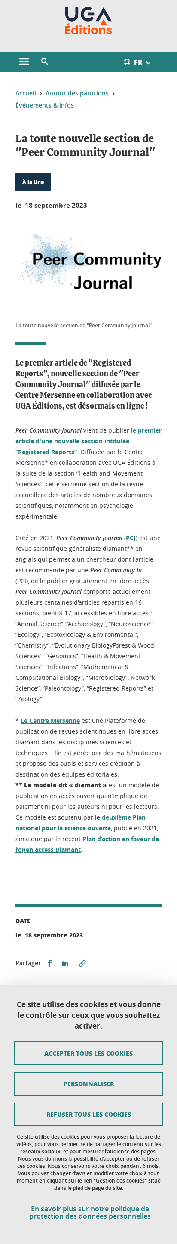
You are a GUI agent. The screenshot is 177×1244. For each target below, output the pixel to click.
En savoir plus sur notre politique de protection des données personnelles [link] (90, 1212)
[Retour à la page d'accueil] (88, 20)
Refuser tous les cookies (88, 1114)
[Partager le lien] (82, 963)
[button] (44, 62)
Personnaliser (89, 1083)
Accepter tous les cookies (88, 1053)
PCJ (131, 538)
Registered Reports (46, 452)
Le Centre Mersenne (50, 720)
